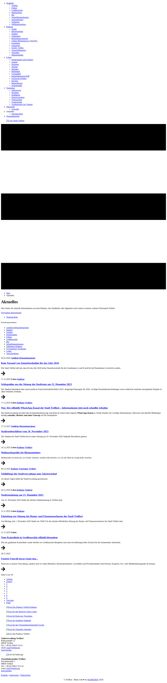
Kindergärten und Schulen (22, 60)
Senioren (15, 64)
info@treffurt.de (13, 668)
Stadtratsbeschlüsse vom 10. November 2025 (25, 431)
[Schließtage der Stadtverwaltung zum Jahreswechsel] (3, 485)
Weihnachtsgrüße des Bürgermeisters (20, 452)
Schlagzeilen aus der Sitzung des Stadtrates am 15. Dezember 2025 (36, 384)
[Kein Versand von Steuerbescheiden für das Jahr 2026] (3, 375)
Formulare (15, 43)
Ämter (14, 29)
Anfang (9, 579)
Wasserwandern (18, 97)
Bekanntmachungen (19, 38)
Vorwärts (10, 600)
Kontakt (4, 675)
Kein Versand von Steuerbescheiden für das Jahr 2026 (30, 363)
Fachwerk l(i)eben (18, 78)
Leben (8, 57)
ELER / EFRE (17, 48)
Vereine (14, 67)
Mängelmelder (17, 55)
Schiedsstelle (16, 86)
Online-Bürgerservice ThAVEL (24, 41)
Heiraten (15, 69)
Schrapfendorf (17, 20)
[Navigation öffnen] (83, 289)
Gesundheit (16, 74)
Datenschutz (25, 675)
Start (8, 293)
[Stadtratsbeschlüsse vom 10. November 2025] (3, 443)
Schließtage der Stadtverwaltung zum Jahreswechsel (29, 473)
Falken (14, 8)
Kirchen (14, 81)
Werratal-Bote (17, 114)
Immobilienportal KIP (20, 76)
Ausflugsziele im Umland (21, 104)
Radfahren (15, 95)
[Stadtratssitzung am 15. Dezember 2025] (3, 507)
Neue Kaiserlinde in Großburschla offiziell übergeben (29, 537)
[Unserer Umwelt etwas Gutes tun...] (3, 570)
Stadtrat (14, 34)
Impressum (14, 675)
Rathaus (9, 27)
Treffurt (14, 5)
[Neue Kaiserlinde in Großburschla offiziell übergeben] (3, 549)
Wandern (15, 93)
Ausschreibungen (18, 50)
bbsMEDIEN (93, 680)
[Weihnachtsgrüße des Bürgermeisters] (3, 464)
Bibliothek (15, 71)
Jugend (14, 62)
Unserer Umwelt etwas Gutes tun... (19, 558)
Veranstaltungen (12, 116)
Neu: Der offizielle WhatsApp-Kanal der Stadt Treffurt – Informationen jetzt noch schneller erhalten (54, 407)
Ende (8, 603)
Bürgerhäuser (17, 83)
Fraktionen (15, 36)
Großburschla (17, 10)
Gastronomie (16, 102)
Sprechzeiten (6, 650)
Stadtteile (10, 3)
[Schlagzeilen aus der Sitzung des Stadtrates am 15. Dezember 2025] (3, 398)
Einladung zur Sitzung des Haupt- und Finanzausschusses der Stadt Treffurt (42, 516)
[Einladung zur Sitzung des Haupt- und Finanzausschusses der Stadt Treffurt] (3, 528)
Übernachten (16, 100)
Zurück (9, 581)
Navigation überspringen (11, 313)
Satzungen (15, 45)
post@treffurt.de (13, 648)
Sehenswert (16, 90)
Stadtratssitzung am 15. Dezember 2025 (22, 495)
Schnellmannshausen (20, 17)
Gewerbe (15, 109)
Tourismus (10, 88)
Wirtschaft (10, 107)
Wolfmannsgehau (18, 24)
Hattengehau (16, 13)
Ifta (12, 15)
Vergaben (15, 53)
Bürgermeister (17, 31)
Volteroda (15, 22)
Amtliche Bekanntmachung (23, 358)
